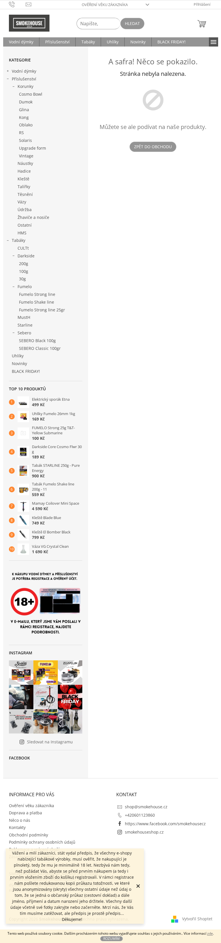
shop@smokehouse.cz (146, 806)
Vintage (26, 156)
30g (22, 278)
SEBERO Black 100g (37, 340)
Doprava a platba (25, 812)
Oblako (26, 125)
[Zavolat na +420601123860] (17, 4)
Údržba (25, 209)
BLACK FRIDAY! (26, 371)
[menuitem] (21, 42)
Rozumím (111, 938)
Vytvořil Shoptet (197, 918)
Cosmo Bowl (30, 94)
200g (23, 263)
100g (23, 271)
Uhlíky (18, 355)
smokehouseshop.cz (144, 832)
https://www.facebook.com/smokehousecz (165, 823)
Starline (25, 325)
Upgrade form (32, 148)
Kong (24, 117)
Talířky (24, 186)
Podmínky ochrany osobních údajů (42, 842)
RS (21, 132)
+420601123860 (140, 815)
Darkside (26, 256)
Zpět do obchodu (153, 146)
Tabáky (18, 240)
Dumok (26, 102)
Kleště (23, 179)
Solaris (25, 140)
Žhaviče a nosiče (33, 217)
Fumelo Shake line (36, 302)
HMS (22, 233)
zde (210, 933)
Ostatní (25, 225)
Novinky (19, 363)
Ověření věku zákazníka (105, 4)
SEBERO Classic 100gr (40, 348)
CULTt (23, 248)
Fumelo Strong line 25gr (42, 310)
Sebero (24, 332)
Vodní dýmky (24, 71)
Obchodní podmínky (28, 835)
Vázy (22, 202)
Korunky (25, 86)
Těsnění (25, 194)
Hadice (24, 171)
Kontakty (17, 827)
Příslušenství (24, 79)
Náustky (25, 163)
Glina (24, 109)
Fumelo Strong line (37, 294)
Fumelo (25, 286)
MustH (24, 317)
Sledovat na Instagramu (50, 742)
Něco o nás (19, 820)
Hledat (132, 23)
